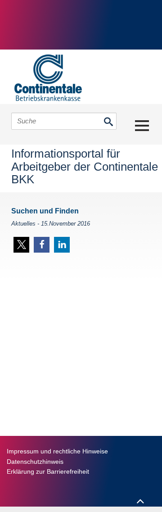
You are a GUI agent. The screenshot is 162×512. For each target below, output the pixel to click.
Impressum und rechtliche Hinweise (57, 451)
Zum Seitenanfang (140, 497)
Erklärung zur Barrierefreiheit (48, 471)
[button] (21, 245)
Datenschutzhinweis (35, 461)
